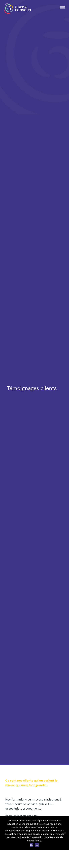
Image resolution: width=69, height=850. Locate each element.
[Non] (64, 833)
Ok (31, 845)
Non (37, 845)
